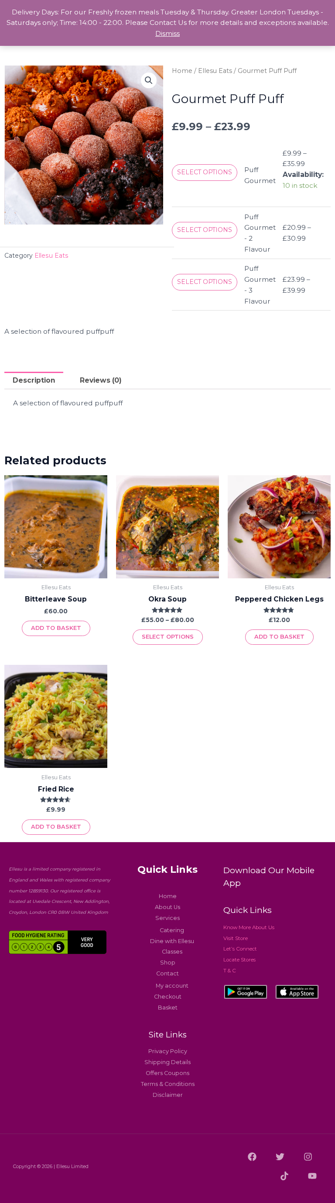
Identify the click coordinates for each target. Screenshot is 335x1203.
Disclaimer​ (168, 1095)
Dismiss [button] (167, 33)
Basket (168, 1007)
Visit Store (235, 938)
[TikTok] (284, 1176)
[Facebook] (252, 1156)
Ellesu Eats (51, 255)
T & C (229, 971)
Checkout (167, 996)
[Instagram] (308, 1156)
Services (167, 918)
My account (172, 985)
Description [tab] (34, 380)
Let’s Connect (240, 949)
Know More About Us (248, 927)
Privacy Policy (167, 1051)
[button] (149, 80)
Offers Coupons (167, 1073)
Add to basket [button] (56, 628)
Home (182, 71)
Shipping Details (167, 1062)
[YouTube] (312, 1176)
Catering (172, 930)
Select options (204, 172)
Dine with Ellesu (172, 941)
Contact (167, 973)
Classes (172, 951)
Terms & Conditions (168, 1084)
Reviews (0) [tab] (101, 380)
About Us (167, 907)
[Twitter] (280, 1156)
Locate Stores (239, 960)
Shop (167, 962)
